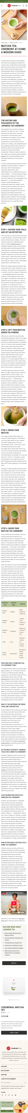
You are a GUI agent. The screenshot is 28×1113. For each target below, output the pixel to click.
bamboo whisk (15, 244)
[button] (23, 5)
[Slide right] (25, 1)
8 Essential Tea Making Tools (13, 945)
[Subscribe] (25, 1082)
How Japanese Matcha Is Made (14, 948)
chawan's (4, 770)
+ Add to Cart (14, 1032)
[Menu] (1, 5)
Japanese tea (5, 679)
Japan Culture (4, 42)
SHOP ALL (14, 963)
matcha (3, 156)
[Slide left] (2, 1)
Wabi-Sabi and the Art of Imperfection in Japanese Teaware (12, 953)
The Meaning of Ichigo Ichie (13, 943)
